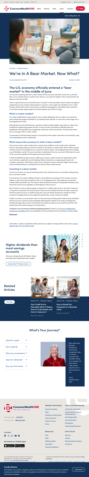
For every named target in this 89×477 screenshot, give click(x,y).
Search (33, 2)
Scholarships (69, 423)
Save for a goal (12, 340)
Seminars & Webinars (52, 447)
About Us (68, 435)
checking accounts (19, 460)
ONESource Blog (50, 441)
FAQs (46, 435)
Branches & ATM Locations (73, 441)
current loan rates (28, 226)
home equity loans (27, 462)
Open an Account (79, 2)
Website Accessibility (61, 462)
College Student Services (73, 426)
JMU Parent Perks (70, 420)
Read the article (36, 315)
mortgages (19, 462)
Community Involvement (72, 409)
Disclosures (77, 462)
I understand (78, 469)
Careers (67, 438)
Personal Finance (22, 68)
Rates (47, 412)
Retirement (13, 214)
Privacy (70, 462)
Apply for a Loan (66, 2)
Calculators (48, 444)
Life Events (12, 68)
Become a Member (51, 409)
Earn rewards (12, 346)
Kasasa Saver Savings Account (18, 264)
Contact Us (68, 444)
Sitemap (51, 462)
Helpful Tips (35, 301)
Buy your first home (14, 366)
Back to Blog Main (71, 16)
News (47, 438)
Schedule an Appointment (53, 415)
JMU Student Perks (71, 417)
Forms (47, 424)
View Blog (9, 302)
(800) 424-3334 (20, 420)
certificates (12, 462)
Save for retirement (14, 359)
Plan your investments (15, 353)
